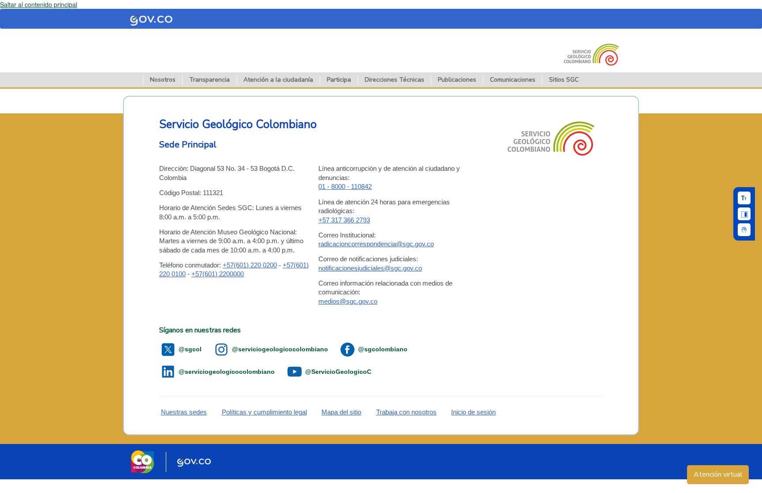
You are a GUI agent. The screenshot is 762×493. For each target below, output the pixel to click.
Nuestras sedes (184, 412)
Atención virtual (718, 474)
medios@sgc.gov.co (347, 301)
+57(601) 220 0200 (250, 265)
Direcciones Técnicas (394, 79)
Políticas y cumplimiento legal (264, 412)
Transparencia (209, 79)
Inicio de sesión (473, 412)
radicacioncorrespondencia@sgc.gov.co (376, 244)
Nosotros (163, 79)
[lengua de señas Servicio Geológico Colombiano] (744, 229)
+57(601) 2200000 (217, 274)
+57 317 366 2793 (344, 220)
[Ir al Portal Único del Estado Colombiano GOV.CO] (194, 461)
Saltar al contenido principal (38, 4)
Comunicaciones (512, 79)
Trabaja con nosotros (406, 412)
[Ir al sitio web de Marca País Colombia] (142, 461)
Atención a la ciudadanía (278, 79)
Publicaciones (457, 79)
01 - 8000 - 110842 (345, 186)
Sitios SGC (564, 79)
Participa (339, 79)
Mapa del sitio (341, 412)
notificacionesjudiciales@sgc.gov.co (370, 268)
